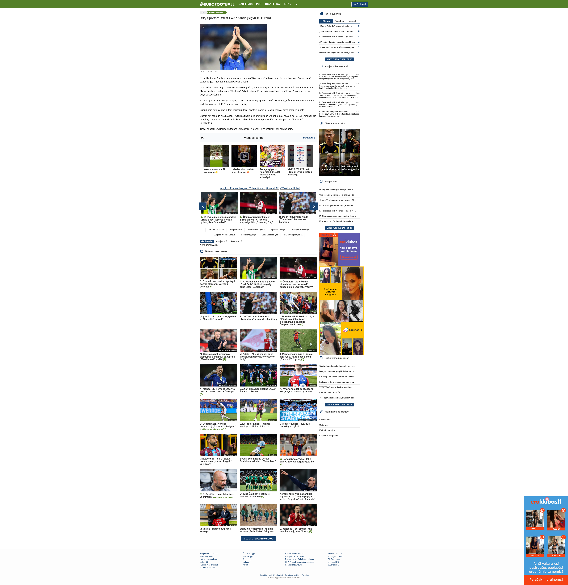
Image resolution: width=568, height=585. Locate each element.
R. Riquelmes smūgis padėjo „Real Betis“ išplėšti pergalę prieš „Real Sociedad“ (356, 190)
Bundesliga (247, 559)
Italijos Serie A (236, 230)
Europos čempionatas (294, 556)
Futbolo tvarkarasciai (209, 565)
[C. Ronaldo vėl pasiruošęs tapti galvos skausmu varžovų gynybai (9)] (339, 152)
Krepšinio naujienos (328, 436)
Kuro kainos (324, 420)
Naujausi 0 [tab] (221, 241)
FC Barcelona (334, 559)
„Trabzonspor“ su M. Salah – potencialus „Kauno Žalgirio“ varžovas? (351, 31)
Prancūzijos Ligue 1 (256, 230)
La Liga (246, 562)
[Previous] (202, 206)
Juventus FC (333, 565)
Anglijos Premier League (224, 235)
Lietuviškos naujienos (209, 559)
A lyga (245, 565)
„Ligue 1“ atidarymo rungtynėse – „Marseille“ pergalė (344, 200)
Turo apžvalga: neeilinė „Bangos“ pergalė (338, 398)
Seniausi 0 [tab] (236, 241)
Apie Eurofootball (276, 575)
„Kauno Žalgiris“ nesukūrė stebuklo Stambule (340, 26)
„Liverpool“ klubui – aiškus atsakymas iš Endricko (342, 47)
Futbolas (305, 575)
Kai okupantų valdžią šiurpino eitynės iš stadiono (342, 377)
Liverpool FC (333, 562)
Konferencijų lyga (248, 235)
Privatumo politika (292, 575)
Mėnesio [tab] (352, 21)
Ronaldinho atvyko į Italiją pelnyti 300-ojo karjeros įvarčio (345, 53)
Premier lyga (248, 556)
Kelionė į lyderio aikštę (329, 392)
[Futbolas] (203, 12)
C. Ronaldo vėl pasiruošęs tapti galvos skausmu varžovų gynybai (349, 112)
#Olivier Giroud (256, 188)
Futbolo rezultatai (207, 568)
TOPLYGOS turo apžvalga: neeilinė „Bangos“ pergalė (343, 387)
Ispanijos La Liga (278, 230)
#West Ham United (290, 188)
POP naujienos (206, 556)
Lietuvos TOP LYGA (216, 230)
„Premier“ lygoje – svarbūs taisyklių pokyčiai (340, 42)
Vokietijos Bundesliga (300, 230)
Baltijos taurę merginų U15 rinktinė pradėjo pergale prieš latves (348, 371)
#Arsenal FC (272, 188)
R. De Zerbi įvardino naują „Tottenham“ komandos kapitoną (346, 205)
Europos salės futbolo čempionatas (300, 559)
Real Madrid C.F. (335, 553)
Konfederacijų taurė (293, 565)
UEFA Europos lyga (270, 235)
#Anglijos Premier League (233, 188)
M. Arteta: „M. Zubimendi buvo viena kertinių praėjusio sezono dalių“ (351, 221)
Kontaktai (263, 575)
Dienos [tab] (326, 21)
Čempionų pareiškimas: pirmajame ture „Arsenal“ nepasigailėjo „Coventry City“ (356, 195)
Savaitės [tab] (339, 21)
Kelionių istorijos (327, 430)
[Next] (314, 206)
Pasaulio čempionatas (294, 553)
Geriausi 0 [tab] (207, 241)
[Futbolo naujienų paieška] (297, 4)
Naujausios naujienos (209, 553)
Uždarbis (323, 425)
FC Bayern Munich (336, 556)
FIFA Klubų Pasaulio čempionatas (299, 562)
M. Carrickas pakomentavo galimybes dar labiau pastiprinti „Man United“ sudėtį (356, 216)
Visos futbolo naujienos (258, 539)
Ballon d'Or (204, 562)
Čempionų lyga (249, 553)
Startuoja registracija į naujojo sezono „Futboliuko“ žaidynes (347, 366)
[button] (288, 4)
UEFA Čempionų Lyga (293, 235)
